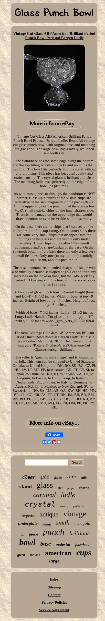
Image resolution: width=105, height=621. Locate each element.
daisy (64, 506)
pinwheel (82, 545)
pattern (78, 506)
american (58, 553)
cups (83, 552)
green (21, 555)
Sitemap (54, 587)
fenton (84, 488)
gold (44, 476)
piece (33, 534)
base (45, 544)
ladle (68, 495)
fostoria (46, 524)
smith (63, 522)
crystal (40, 504)
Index (54, 580)
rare (71, 476)
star (60, 488)
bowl (27, 542)
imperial (28, 516)
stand (25, 486)
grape (70, 488)
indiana (35, 555)
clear (28, 477)
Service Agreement (54, 610)
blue (22, 535)
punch (53, 532)
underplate (28, 523)
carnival (44, 495)
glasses (58, 477)
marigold (82, 523)
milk (84, 477)
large (54, 560)
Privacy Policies (54, 602)
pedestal (63, 544)
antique (49, 514)
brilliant (79, 533)
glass (45, 485)
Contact (54, 595)
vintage (74, 513)
